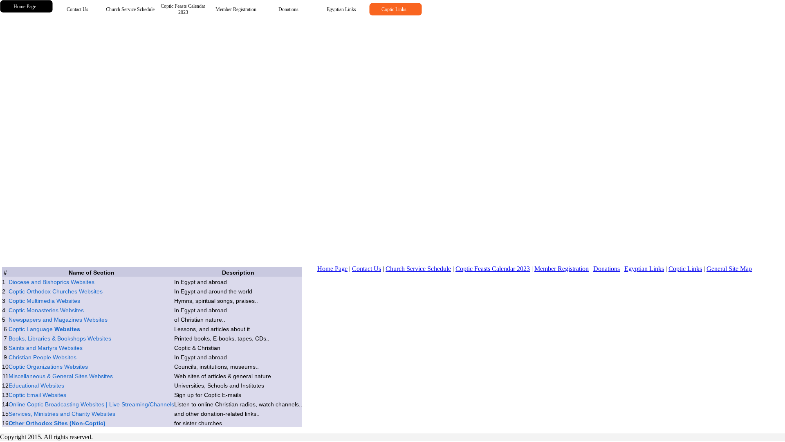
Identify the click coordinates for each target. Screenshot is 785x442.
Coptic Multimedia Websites (44, 301)
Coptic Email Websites (37, 395)
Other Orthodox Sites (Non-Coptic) (57, 423)
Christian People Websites (42, 357)
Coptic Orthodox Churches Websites (56, 291)
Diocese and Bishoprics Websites (51, 282)
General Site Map (729, 268)
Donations (606, 268)
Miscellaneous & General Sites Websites (61, 376)
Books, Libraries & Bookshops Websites (60, 338)
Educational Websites (36, 385)
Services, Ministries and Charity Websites (62, 413)
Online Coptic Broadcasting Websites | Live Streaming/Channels (91, 404)
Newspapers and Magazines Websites (58, 319)
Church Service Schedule (418, 268)
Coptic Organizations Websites (48, 366)
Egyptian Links (644, 268)
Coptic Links (685, 268)
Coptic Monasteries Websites (46, 310)
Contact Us (366, 268)
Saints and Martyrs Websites (46, 348)
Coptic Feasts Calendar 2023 (492, 268)
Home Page (332, 268)
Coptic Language (44, 329)
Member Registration (561, 268)
